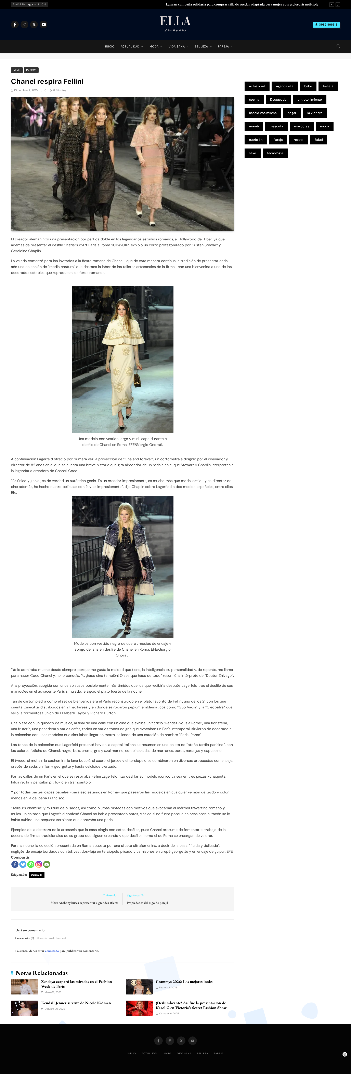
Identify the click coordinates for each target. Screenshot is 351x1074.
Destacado (36, 874)
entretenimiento (310, 99)
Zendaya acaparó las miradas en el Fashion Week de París (76, 984)
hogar (292, 113)
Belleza (201, 46)
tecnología (275, 153)
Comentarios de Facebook (51, 938)
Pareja (223, 46)
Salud (318, 140)
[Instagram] (38, 864)
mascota (276, 126)
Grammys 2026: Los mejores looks (184, 981)
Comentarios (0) (24, 938)
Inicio (110, 46)
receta (298, 140)
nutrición (255, 140)
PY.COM (31, 70)
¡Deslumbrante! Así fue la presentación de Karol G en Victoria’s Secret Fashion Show (191, 1005)
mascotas (301, 126)
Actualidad (130, 46)
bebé (308, 86)
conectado (52, 951)
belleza (328, 86)
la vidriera (314, 113)
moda (324, 126)
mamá (254, 126)
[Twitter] (22, 864)
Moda (154, 46)
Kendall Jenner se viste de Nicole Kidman (76, 1002)
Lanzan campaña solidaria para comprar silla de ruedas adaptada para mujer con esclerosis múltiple (242, 4)
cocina (254, 99)
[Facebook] (14, 864)
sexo (252, 153)
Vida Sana (177, 46)
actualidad (257, 86)
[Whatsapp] (30, 864)
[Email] (46, 864)
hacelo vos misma (263, 113)
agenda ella (284, 86)
